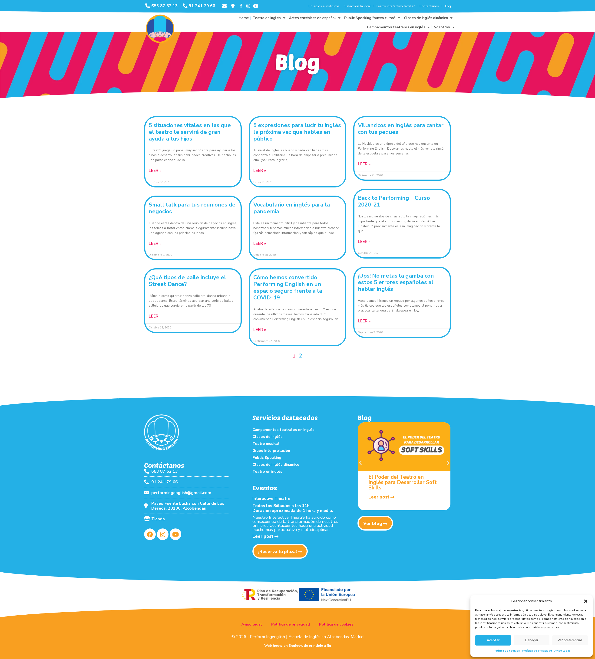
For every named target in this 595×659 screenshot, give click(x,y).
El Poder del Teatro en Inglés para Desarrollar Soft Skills (402, 482)
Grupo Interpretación (271, 450)
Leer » (155, 170)
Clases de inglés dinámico (426, 17)
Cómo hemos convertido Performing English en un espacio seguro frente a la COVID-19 (287, 287)
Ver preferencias (570, 640)
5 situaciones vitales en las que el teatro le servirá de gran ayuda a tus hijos (190, 131)
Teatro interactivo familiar (395, 6)
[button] (585, 601)
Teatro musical (266, 443)
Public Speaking (266, 457)
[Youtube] (175, 534)
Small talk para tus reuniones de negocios (192, 208)
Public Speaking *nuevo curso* (370, 17)
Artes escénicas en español (312, 17)
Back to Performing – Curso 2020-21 (394, 201)
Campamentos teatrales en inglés (396, 27)
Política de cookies (506, 650)
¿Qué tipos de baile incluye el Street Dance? (187, 281)
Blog (447, 6)
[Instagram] (163, 534)
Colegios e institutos (324, 6)
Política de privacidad (537, 650)
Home (244, 17)
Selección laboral (357, 6)
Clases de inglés (267, 436)
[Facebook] (150, 534)
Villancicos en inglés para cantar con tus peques (400, 128)
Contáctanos (429, 6)
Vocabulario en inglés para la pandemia (291, 208)
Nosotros (442, 27)
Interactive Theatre (271, 498)
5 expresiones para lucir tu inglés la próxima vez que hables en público (297, 131)
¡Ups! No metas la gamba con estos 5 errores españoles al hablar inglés (396, 282)
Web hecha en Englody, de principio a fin (297, 645)
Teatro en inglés (267, 17)
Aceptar (493, 640)
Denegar (531, 640)
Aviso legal (562, 650)
